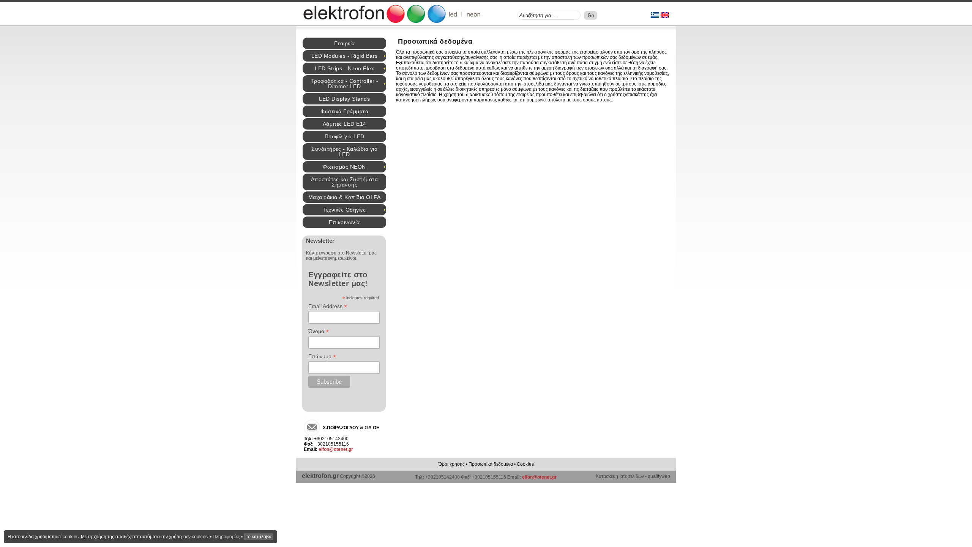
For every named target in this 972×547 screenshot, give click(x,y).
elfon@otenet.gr (336, 449)
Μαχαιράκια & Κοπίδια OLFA (344, 197)
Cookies (525, 464)
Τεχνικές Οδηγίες (344, 210)
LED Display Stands (344, 99)
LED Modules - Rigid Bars (344, 56)
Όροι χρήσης (452, 464)
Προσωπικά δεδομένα (491, 464)
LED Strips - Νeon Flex (344, 68)
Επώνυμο (322, 356)
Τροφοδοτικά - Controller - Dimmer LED (345, 83)
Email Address (327, 306)
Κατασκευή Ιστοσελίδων (620, 476)
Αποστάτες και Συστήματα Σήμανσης (344, 182)
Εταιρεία (344, 43)
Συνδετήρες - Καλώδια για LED (344, 151)
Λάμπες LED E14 (344, 124)
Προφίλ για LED (344, 136)
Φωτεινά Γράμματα (344, 111)
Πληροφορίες (226, 536)
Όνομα (318, 331)
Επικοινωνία (344, 222)
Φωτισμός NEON (344, 167)
